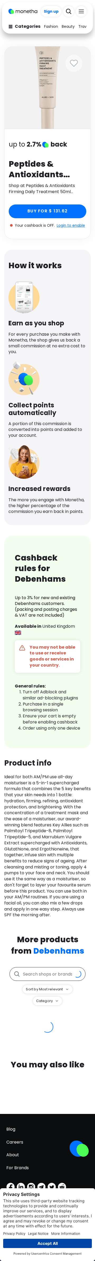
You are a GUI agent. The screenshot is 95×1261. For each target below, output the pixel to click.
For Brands (17, 1168)
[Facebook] (10, 1187)
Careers (14, 1142)
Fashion (51, 26)
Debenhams (58, 951)
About (12, 1155)
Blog (10, 1129)
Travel (84, 26)
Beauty (68, 26)
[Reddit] (62, 1187)
